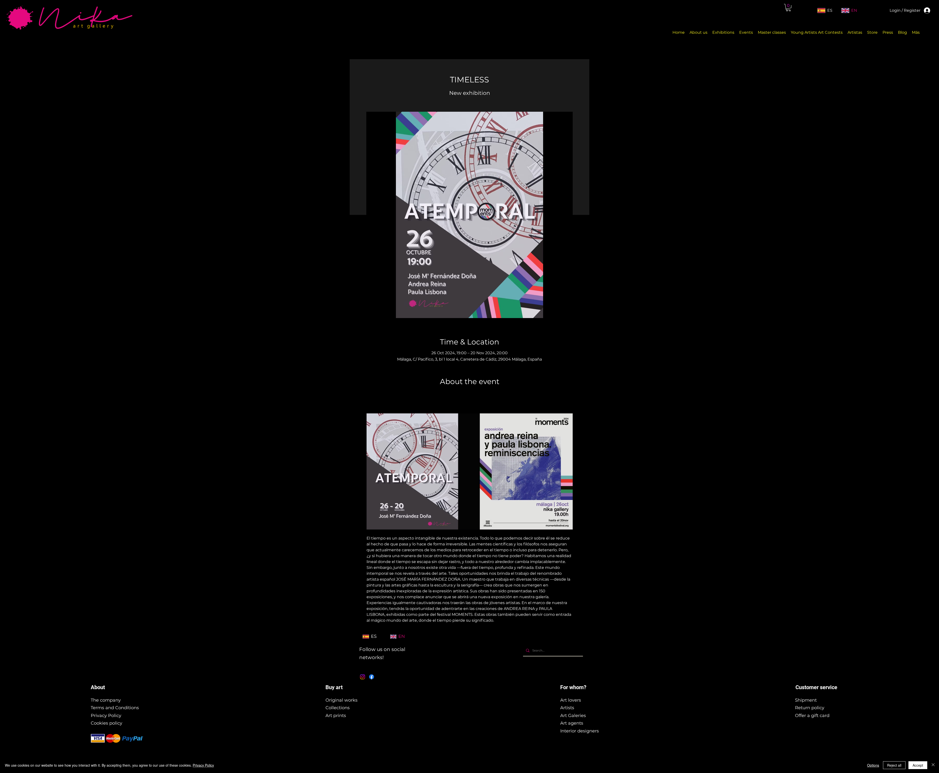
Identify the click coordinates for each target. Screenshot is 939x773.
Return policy (809, 707)
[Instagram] (362, 677)
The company (106, 700)
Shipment (806, 700)
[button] (788, 7)
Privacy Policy (106, 715)
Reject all (894, 765)
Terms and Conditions (115, 707)
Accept (918, 765)
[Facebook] (371, 677)
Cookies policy (106, 723)
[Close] (933, 765)
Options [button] (873, 765)
